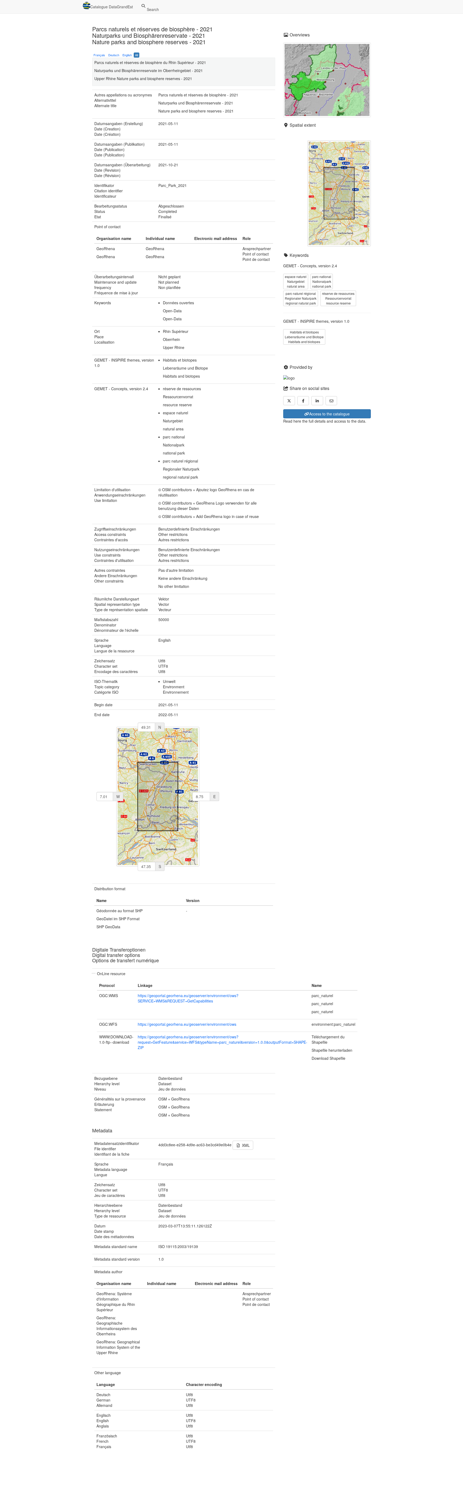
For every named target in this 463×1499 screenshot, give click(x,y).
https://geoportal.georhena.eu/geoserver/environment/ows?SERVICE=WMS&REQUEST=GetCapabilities (188, 998)
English (127, 55)
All (136, 55)
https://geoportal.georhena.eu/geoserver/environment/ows (187, 1024)
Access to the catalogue (329, 413)
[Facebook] (303, 400)
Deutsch (113, 55)
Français (99, 55)
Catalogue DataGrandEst (111, 6)
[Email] (331, 400)
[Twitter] (289, 400)
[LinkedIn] (317, 400)
